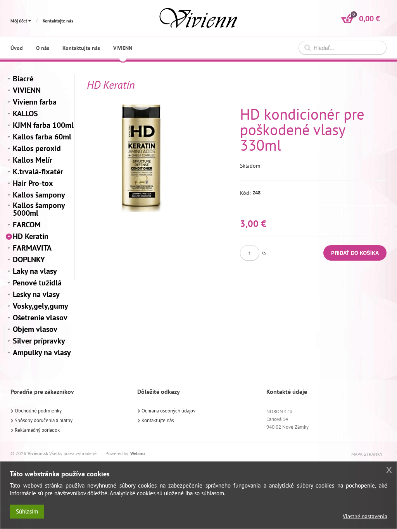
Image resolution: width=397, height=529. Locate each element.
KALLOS (25, 113)
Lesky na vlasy (36, 294)
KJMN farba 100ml (43, 125)
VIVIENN (27, 90)
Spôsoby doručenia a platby (43, 420)
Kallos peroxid (37, 148)
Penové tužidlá (37, 283)
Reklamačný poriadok (37, 430)
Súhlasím (27, 511)
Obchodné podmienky (38, 410)
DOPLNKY (29, 259)
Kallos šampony (39, 195)
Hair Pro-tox (33, 183)
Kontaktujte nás (58, 21)
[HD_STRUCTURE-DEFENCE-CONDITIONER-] (141, 157)
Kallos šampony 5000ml (39, 209)
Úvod (16, 48)
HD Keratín (30, 236)
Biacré (23, 78)
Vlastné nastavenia (365, 516)
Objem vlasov (35, 329)
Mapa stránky (367, 454)
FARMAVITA (32, 248)
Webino (137, 453)
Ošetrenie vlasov (40, 317)
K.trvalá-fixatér (38, 171)
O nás (42, 48)
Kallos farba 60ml (42, 137)
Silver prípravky (39, 341)
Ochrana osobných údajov (168, 410)
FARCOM (27, 224)
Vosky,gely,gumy (40, 306)
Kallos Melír (32, 160)
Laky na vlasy (35, 271)
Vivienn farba (35, 102)
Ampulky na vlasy (42, 352)
